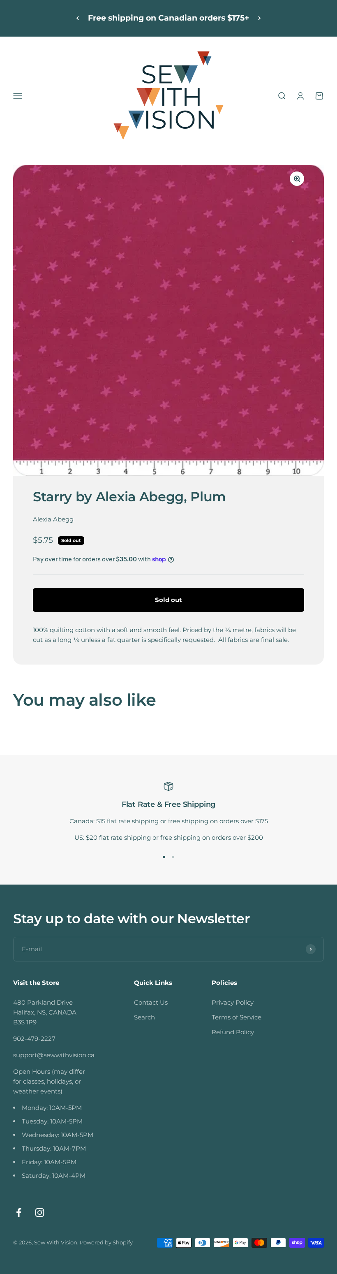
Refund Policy (233, 1032)
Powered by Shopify (106, 1242)
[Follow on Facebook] (18, 1212)
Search (144, 1017)
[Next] (259, 18)
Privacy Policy (233, 1002)
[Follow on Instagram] (39, 1212)
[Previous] (77, 18)
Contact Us (151, 1002)
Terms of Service (236, 1017)
